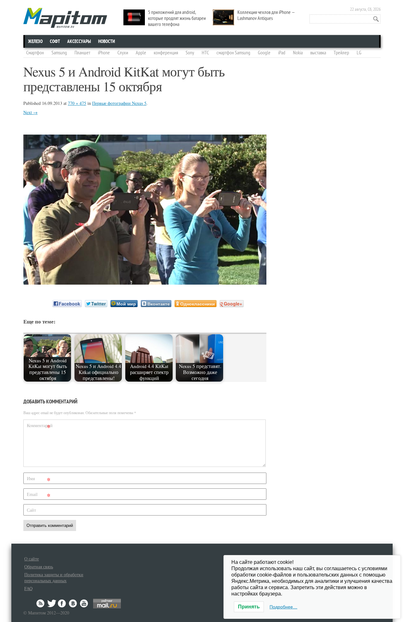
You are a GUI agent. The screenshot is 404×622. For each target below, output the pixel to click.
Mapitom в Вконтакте (73, 603)
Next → (30, 112)
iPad (281, 53)
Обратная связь (38, 567)
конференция (166, 53)
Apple (141, 53)
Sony (190, 53)
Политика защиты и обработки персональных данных (53, 577)
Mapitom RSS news (41, 603)
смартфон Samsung (233, 53)
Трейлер (341, 53)
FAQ (28, 588)
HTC (205, 53)
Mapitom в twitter (51, 603)
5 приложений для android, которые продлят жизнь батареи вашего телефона (177, 18)
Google (264, 53)
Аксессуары (79, 41)
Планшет (82, 53)
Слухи (122, 53)
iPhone (104, 53)
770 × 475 (77, 103)
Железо (35, 41)
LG (359, 53)
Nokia (298, 53)
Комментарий (39, 426)
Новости (106, 41)
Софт (55, 41)
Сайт (31, 510)
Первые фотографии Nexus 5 (119, 103)
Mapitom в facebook (62, 603)
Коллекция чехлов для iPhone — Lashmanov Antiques (266, 15)
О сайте (31, 559)
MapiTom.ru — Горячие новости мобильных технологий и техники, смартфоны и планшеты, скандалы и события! (65, 18)
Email (38, 495)
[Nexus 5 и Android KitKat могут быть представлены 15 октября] (144, 282)
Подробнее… (283, 606)
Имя (38, 479)
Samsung (59, 53)
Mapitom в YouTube (84, 603)
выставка (318, 53)
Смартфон (35, 53)
